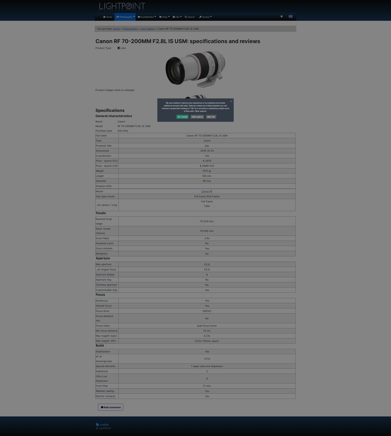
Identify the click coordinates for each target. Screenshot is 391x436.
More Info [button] (211, 116)
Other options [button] (197, 116)
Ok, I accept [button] (182, 116)
